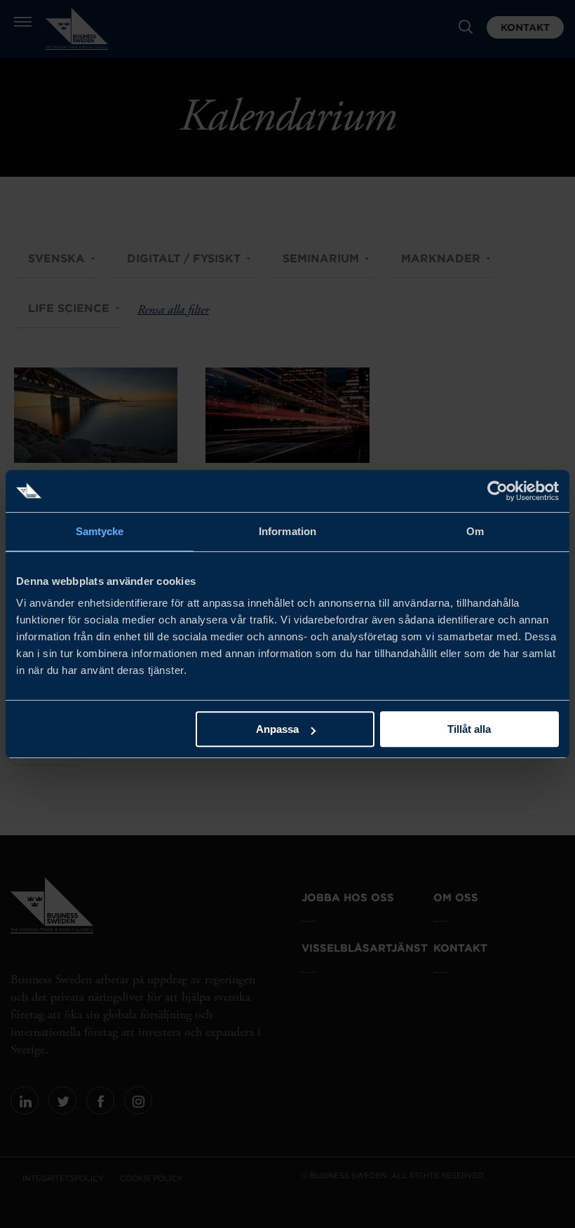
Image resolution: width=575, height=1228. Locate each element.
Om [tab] (475, 531)
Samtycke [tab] (100, 531)
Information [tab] (287, 531)
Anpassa (277, 729)
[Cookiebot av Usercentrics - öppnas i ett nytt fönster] (497, 490)
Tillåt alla (469, 729)
